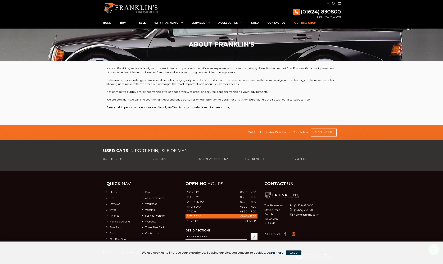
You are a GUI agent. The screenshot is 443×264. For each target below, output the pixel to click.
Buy (123, 22)
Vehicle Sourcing (120, 221)
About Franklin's (154, 198)
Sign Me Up (323, 132)
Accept (294, 252)
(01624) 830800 (321, 11)
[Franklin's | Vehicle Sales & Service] (130, 8)
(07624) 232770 (303, 210)
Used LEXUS (158, 159)
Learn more (274, 252)
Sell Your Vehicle (155, 215)
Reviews (115, 204)
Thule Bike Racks (155, 227)
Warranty (150, 221)
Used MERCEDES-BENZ (213, 159)
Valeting (150, 209)
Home (107, 22)
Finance (114, 215)
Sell (142, 22)
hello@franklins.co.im (306, 214)
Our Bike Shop (305, 22)
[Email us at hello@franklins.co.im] (339, 3)
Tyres (113, 209)
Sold (255, 22)
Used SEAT (299, 159)
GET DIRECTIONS (198, 230)
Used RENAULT (254, 159)
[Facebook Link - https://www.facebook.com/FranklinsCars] (328, 3)
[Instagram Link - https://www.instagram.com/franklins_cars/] (333, 3)
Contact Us (276, 22)
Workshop (151, 204)
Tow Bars (115, 227)
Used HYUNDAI (112, 159)
